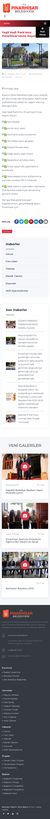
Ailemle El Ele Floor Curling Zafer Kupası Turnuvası (29, 418)
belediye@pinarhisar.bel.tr (19, 656)
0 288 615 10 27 (15, 650)
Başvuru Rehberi (11, 695)
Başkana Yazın (10, 793)
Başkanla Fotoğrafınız (13, 789)
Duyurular (11, 283)
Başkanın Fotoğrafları (13, 786)
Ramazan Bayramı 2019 (20, 588)
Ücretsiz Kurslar (10, 709)
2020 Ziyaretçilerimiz (17, 291)
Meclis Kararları (10, 698)
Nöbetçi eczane (11, 713)
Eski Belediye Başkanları (14, 679)
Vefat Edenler (9, 720)
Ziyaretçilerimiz (12, 485)
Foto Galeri (11, 261)
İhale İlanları (8, 702)
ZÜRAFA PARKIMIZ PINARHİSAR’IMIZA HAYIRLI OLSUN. (28, 324)
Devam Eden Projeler (13, 760)
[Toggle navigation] (5, 16)
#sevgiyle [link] (16, 200)
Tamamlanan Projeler (13, 764)
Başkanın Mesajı (11, 782)
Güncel (9, 254)
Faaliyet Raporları (11, 706)
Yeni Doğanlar (10, 717)
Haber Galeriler (12, 534)
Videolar (10, 269)
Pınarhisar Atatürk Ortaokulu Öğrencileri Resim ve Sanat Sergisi (23, 542)
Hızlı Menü (42, 33)
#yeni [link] (37, 203)
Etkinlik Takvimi (14, 276)
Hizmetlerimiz (10, 768)
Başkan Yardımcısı (11, 672)
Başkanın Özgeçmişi (12, 778)
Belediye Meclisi (11, 676)
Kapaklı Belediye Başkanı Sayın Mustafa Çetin (24, 491)
